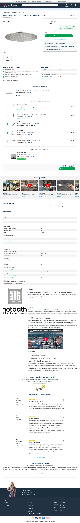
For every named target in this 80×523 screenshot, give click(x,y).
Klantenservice (73, 9)
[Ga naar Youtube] (40, 514)
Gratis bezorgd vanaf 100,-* (50, 1)
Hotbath (5, 206)
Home (5, 12)
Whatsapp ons (28, 492)
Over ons (30, 500)
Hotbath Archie (14, 206)
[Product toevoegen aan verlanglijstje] (74, 35)
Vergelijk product (74, 15)
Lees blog (5, 197)
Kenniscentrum (19, 9)
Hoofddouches (21, 12)
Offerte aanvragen (7, 505)
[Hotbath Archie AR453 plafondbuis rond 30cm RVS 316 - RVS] (13, 106)
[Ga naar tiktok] (29, 514)
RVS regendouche (63, 206)
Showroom (53, 9)
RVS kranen (54, 206)
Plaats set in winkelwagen (67, 169)
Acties (13, 9)
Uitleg (50, 76)
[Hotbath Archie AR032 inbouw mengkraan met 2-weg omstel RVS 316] (13, 115)
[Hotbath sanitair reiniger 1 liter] (13, 156)
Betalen (5, 500)
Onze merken (31, 511)
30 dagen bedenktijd (62, 1)
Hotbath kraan (36, 206)
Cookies (36, 521)
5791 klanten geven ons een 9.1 (35, 1)
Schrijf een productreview (40, 473)
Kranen (8, 12)
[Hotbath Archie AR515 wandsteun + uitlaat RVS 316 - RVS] (13, 140)
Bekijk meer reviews (41, 457)
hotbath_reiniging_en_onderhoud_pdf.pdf (14, 283)
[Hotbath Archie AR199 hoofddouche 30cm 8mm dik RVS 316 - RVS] (21, 36)
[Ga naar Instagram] (35, 514)
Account (66, 6)
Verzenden (6, 502)
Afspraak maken (60, 9)
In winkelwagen (59, 36)
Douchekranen (14, 12)
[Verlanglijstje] (71, 5)
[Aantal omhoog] (54, 32)
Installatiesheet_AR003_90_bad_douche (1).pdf (15, 281)
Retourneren (6, 503)
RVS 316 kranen (45, 206)
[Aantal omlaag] (49, 32)
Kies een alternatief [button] (21, 109)
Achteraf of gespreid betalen (21, 1)
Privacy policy (41, 521)
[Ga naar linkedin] (31, 514)
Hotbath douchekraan (24, 206)
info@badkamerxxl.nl (29, 494)
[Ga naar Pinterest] (38, 514)
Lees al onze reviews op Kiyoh (39, 383)
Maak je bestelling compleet (60, 39)
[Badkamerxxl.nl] (12, 5)
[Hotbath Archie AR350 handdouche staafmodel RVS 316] (13, 124)
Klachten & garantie (8, 506)
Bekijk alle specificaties (46, 79)
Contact (30, 503)
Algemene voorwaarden (29, 521)
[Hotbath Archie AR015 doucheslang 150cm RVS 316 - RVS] (13, 132)
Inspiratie (26, 9)
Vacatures (30, 508)
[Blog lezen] (11, 185)
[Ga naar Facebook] (33, 514)
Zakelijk (66, 9)
